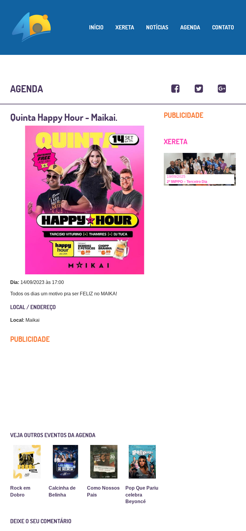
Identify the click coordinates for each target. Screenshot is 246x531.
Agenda (190, 27)
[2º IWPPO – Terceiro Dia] (200, 169)
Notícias (157, 27)
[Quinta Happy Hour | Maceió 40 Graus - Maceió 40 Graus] (175, 89)
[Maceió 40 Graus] (31, 26)
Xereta (125, 27)
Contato (223, 27)
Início (96, 27)
